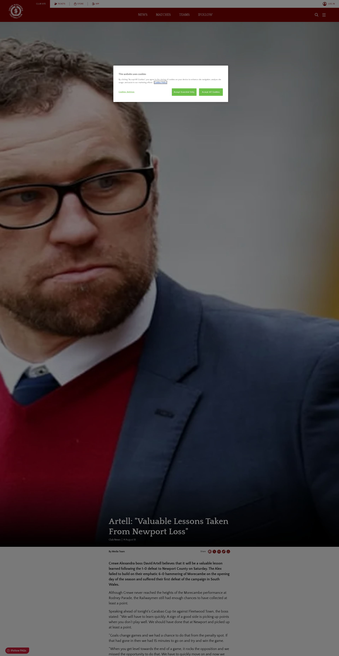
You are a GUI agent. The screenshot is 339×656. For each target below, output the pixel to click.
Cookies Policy (160, 82)
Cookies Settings (126, 92)
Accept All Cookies (211, 92)
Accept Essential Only (184, 92)
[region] (170, 84)
